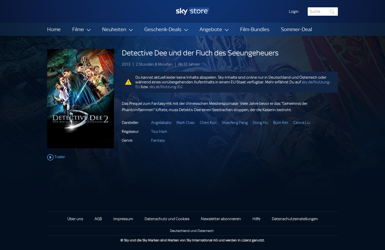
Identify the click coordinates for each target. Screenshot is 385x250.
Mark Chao (186, 122)
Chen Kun (208, 122)
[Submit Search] (332, 12)
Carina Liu (301, 122)
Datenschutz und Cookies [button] (167, 219)
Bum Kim (280, 122)
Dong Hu (260, 122)
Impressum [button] (123, 219)
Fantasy (158, 140)
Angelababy (161, 122)
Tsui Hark (159, 131)
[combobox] (323, 11)
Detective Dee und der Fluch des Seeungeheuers (200, 53)
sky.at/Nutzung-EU (166, 86)
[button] (293, 11)
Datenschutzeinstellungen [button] (295, 219)
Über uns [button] (75, 219)
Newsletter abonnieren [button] (221, 219)
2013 (126, 64)
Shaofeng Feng (235, 122)
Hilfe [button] (256, 219)
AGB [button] (98, 219)
